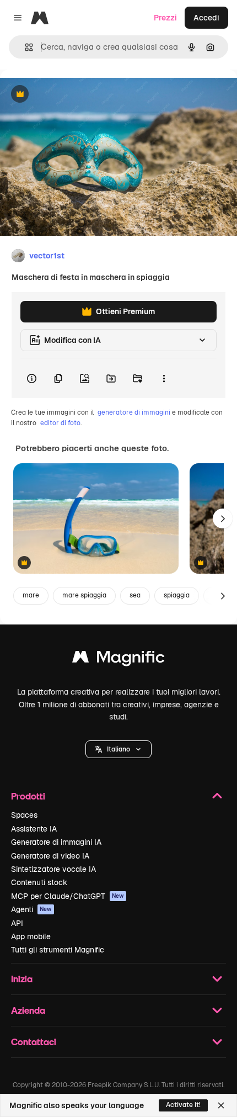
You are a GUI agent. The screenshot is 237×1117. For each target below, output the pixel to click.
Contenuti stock (39, 882)
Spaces (24, 815)
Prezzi (165, 18)
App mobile (31, 936)
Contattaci (33, 1041)
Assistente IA (34, 829)
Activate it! (183, 1104)
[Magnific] (118, 659)
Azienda (28, 1010)
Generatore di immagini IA (56, 842)
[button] (118, 749)
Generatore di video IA (50, 856)
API (17, 923)
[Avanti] (223, 518)
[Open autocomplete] (24, 47)
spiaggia (177, 595)
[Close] (221, 1105)
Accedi (206, 18)
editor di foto (60, 423)
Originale (72, 94)
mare (31, 595)
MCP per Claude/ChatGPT (67, 896)
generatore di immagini (134, 412)
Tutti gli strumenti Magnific (57, 950)
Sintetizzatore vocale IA (53, 869)
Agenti (31, 909)
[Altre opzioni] (164, 378)
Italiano (118, 749)
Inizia (22, 978)
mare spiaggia (84, 595)
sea (135, 595)
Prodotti (28, 796)
